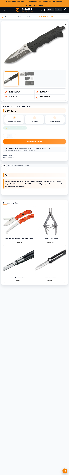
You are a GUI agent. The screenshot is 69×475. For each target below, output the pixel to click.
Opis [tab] (4, 165)
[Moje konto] (44, 10)
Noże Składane (30, 17)
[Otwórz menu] (4, 9)
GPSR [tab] (27, 165)
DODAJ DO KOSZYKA (34, 141)
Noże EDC (19, 17)
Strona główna (9, 17)
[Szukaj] (40, 10)
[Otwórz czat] (64, 470)
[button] (64, 24)
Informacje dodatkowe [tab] (15, 165)
